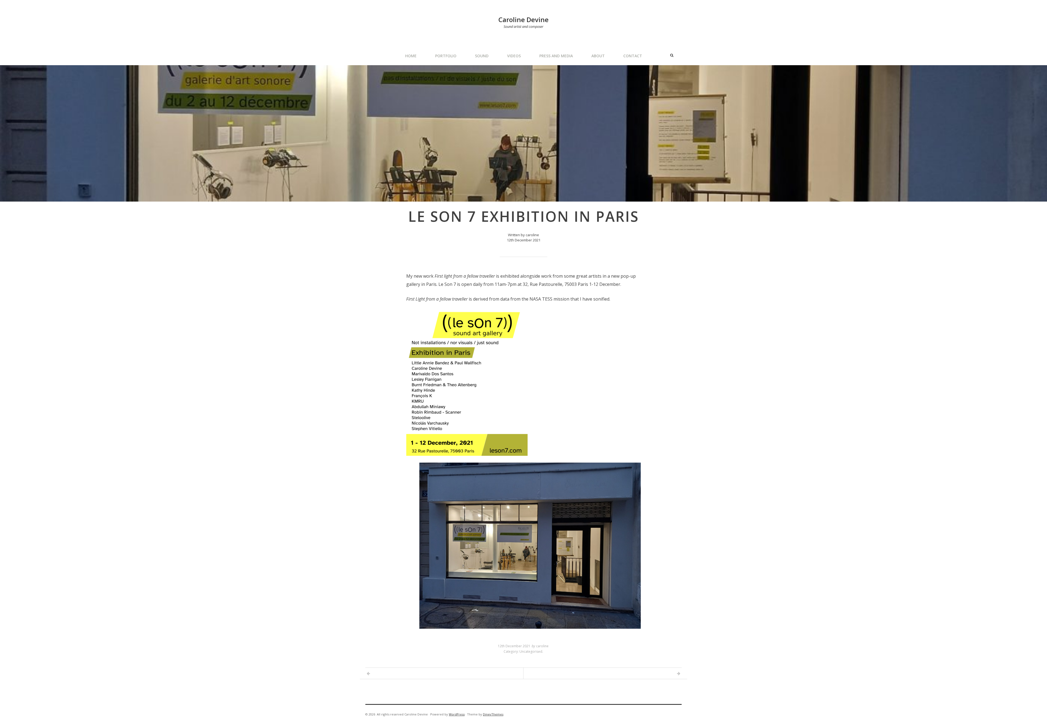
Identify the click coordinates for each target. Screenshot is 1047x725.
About (598, 55)
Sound (482, 55)
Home (411, 55)
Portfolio (445, 55)
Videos (514, 55)
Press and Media (556, 55)
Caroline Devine (523, 19)
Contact (632, 55)
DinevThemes (493, 714)
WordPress (457, 714)
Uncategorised (530, 651)
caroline (542, 646)
